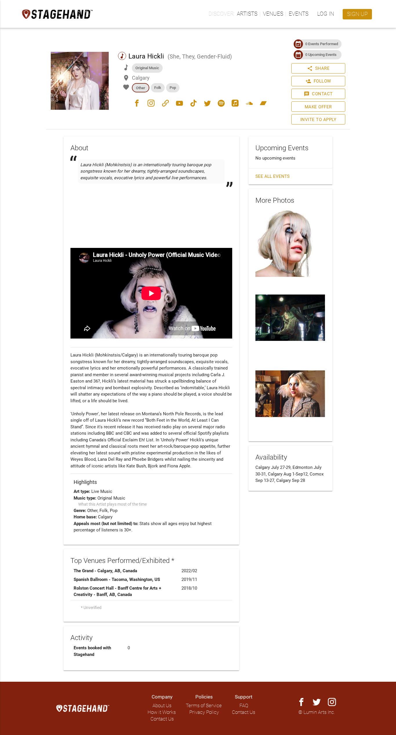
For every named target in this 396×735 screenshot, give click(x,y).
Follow (318, 81)
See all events (272, 176)
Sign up (357, 14)
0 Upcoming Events (321, 54)
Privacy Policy (204, 712)
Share (318, 68)
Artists (247, 14)
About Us (161, 705)
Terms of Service (204, 705)
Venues (273, 14)
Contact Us (162, 719)
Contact (318, 94)
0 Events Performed (321, 44)
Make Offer (318, 106)
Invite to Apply (318, 119)
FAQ (243, 705)
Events (298, 14)
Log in (325, 14)
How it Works (162, 712)
